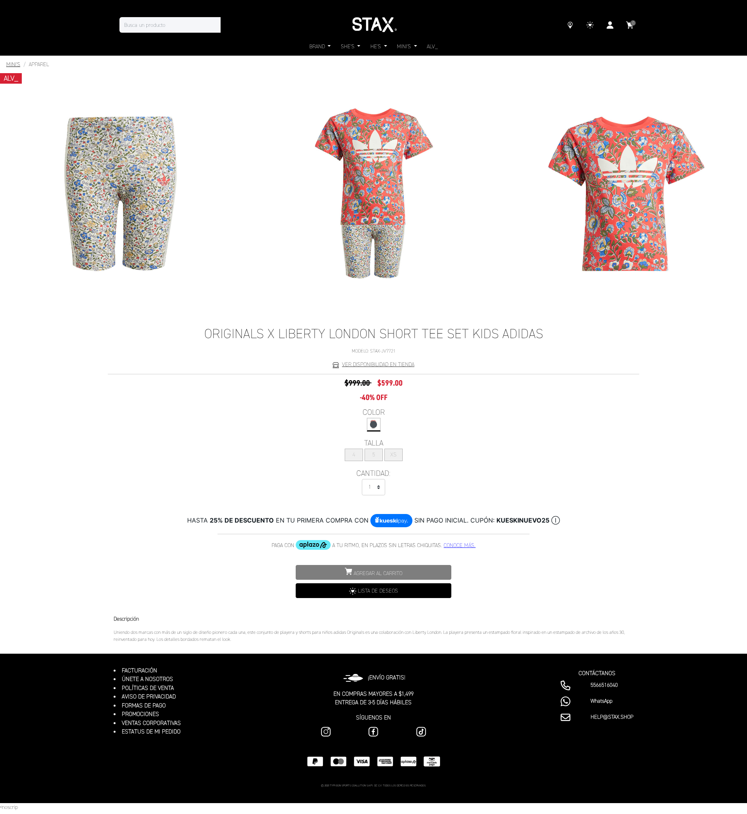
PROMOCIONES (140, 714)
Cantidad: (373, 473)
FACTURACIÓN (139, 670)
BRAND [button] (317, 46)
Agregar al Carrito (377, 573)
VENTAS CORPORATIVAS (151, 722)
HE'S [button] (376, 46)
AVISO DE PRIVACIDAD (149, 696)
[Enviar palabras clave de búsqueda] (228, 25)
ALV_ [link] (432, 46)
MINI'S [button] (404, 46)
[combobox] (177, 25)
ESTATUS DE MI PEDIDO (151, 731)
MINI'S (13, 64)
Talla (373, 442)
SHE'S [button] (348, 46)
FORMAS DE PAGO (144, 705)
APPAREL (39, 64)
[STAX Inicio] (373, 25)
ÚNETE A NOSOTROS (147, 678)
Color (374, 412)
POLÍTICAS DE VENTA (148, 687)
